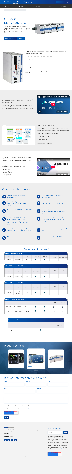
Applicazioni (36, 6)
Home (6, 10)
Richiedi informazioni (10, 38)
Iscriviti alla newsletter (60, 2)
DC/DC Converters (24, 443)
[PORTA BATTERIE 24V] (56, 358)
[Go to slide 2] (34, 370)
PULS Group (36, 437)
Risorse (49, 6)
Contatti (63, 6)
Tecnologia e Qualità (38, 430)
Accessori (22, 445)
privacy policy (26, 408)
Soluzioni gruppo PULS (24, 441)
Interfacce (22, 436)
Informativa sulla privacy (58, 448)
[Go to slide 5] (37, 370)
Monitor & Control (23, 439)
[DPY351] (16, 358)
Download (21, 38)
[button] (67, 2)
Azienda (21, 6)
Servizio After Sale (38, 432)
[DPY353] (36, 358)
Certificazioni (36, 434)
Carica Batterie (23, 434)
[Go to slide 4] (36, 370)
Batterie (22, 437)
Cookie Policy (23, 456)
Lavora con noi (37, 436)
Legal (21, 450)
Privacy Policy (23, 454)
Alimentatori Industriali (24, 430)
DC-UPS (11, 10)
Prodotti (6, 6)
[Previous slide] (4, 359)
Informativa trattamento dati (26, 452)
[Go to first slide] (67, 359)
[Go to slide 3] (35, 370)
